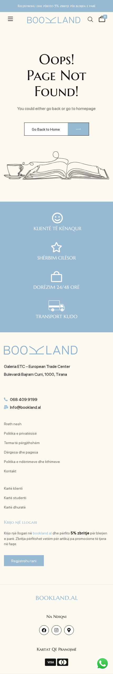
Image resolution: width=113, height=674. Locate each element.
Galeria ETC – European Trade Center (37, 366)
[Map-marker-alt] (69, 630)
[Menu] (10, 19)
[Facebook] (44, 630)
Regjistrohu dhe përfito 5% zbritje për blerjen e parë (56, 6)
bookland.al (42, 533)
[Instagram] (56, 630)
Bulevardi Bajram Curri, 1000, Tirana (35, 374)
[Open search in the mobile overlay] (90, 19)
